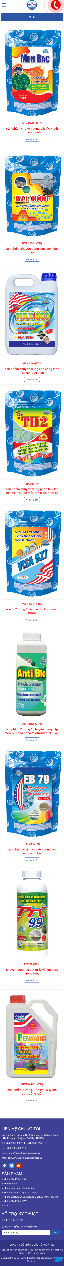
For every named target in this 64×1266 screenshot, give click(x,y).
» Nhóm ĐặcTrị (9, 1183)
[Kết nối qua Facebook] (4, 1165)
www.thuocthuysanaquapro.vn (27, 1157)
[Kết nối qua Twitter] (11, 1165)
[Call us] (56, 4)
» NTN (5, 1205)
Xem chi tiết (32, 139)
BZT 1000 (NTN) (32, 243)
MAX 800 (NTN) (32, 363)
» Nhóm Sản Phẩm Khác (14, 1179)
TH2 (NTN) (32, 483)
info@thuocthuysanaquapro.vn (25, 1153)
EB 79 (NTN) (32, 844)
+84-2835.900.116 (16, 1148)
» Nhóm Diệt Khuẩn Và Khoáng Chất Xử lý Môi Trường (30, 1196)
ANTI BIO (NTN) (32, 724)
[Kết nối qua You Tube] (18, 1165)
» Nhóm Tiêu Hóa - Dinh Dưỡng (18, 1188)
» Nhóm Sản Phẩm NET (14, 1201)
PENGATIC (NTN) (32, 1084)
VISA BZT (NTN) (32, 603)
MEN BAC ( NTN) (32, 123)
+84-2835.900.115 (36, 1143)
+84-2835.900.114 (15, 1143)
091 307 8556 (12, 1220)
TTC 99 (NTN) (32, 964)
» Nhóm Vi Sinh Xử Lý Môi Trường (19, 1192)
